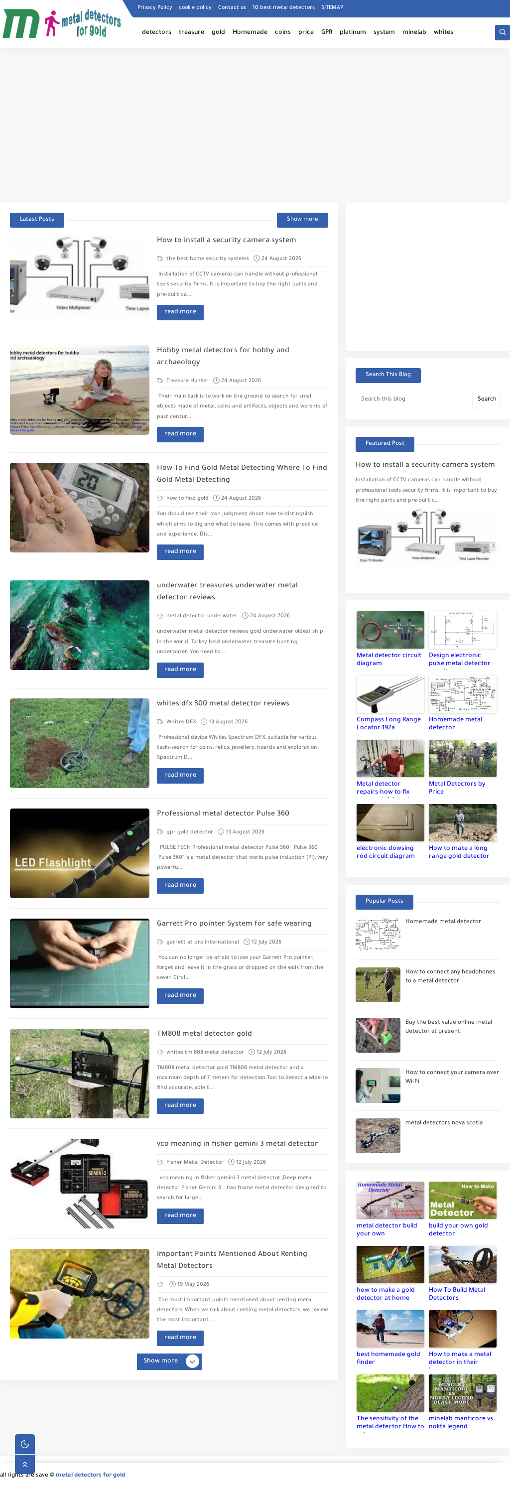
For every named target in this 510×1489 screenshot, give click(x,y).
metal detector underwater (201, 616)
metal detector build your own (387, 1230)
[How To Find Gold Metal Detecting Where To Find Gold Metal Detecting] (79, 507)
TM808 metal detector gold (204, 1035)
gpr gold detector (189, 832)
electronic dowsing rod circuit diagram (386, 852)
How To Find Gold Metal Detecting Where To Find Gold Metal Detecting (242, 475)
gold (218, 32)
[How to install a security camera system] (79, 280)
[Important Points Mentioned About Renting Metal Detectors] (79, 1294)
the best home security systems (207, 259)
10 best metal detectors (284, 8)
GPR (326, 32)
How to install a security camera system (226, 241)
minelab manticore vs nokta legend (461, 1423)
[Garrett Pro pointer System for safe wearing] (79, 963)
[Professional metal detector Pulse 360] (79, 853)
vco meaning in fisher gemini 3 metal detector (237, 1145)
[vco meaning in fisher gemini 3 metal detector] (79, 1183)
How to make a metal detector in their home (460, 1360)
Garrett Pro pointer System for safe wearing (234, 925)
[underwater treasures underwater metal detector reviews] (79, 625)
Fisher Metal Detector (194, 1163)
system (384, 32)
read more (180, 312)
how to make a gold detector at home (386, 1294)
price (306, 32)
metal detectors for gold (90, 1476)
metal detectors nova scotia (444, 1123)
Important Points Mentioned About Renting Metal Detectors (232, 1261)
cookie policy (195, 8)
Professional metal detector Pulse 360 (223, 814)
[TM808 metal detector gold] (79, 1073)
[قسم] (161, 1284)
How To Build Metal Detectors (457, 1294)
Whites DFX (180, 722)
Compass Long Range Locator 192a (389, 724)
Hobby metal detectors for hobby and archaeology (223, 357)
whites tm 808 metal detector (204, 1053)
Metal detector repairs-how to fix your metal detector (387, 789)
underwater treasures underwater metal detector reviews (227, 592)
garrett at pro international (202, 943)
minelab (414, 32)
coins (283, 32)
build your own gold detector (458, 1230)
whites (443, 32)
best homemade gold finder (388, 1359)
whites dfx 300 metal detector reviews (223, 704)
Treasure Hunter (187, 381)
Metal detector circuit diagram (389, 660)
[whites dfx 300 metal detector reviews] (79, 743)
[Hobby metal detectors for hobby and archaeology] (79, 390)
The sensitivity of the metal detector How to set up (390, 1424)
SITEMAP (332, 8)
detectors (156, 32)
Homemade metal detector (455, 724)
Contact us (232, 8)
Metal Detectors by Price (457, 788)
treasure (191, 32)
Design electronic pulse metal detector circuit (460, 661)
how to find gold (187, 499)
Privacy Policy (154, 8)
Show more (302, 220)
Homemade (250, 32)
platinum (353, 32)
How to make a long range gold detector (459, 852)
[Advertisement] (255, 125)
